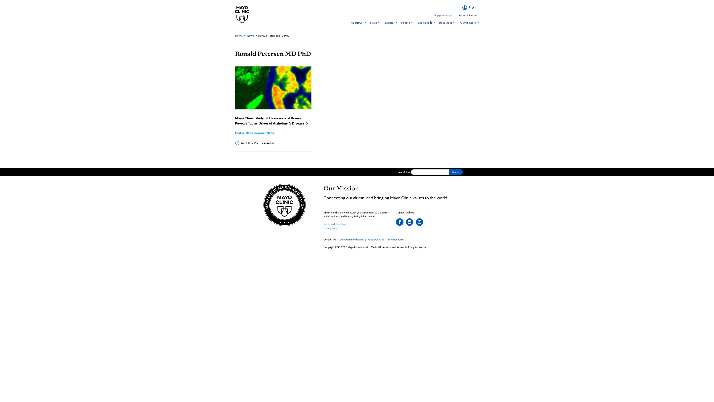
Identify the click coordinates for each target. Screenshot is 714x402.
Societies (424, 22)
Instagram (419, 222)
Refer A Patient (468, 15)
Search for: (404, 171)
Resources (446, 22)
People (406, 22)
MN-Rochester (396, 239)
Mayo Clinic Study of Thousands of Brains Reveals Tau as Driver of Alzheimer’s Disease (269, 120)
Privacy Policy (331, 227)
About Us (357, 22)
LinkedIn (409, 222)
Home (239, 35)
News (374, 22)
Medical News (244, 133)
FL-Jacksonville (376, 239)
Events (389, 22)
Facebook (399, 222)
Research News (264, 133)
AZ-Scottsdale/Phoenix (350, 239)
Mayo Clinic (242, 14)
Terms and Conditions (335, 224)
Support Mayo (443, 15)
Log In (473, 7)
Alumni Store (468, 22)
